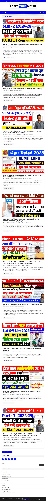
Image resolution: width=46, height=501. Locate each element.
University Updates (7, 489)
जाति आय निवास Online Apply (9, 492)
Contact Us (35, 1)
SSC (4, 485)
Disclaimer (20, 1)
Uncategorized (6, 487)
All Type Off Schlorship (8, 474)
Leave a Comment (28, 47)
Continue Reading (9, 57)
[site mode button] (41, 12)
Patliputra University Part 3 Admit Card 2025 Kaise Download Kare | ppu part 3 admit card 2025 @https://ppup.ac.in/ (22, 434)
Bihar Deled (5, 478)
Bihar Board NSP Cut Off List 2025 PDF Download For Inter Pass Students (22, 349)
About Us (15, 1)
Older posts (5, 451)
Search (3, 463)
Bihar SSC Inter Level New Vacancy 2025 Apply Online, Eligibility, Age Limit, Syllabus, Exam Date (23, 89)
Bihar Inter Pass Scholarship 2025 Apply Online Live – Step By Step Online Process (21, 392)
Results (4, 483)
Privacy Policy (29, 1)
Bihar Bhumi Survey (7, 476)
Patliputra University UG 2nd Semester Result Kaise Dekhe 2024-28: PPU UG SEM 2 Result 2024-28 (23, 45)
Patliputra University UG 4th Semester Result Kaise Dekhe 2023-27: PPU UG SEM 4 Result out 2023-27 (22, 131)
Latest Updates (6, 480)
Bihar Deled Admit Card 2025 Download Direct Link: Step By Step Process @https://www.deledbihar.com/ (22, 176)
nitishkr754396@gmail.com (17, 47)
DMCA (24, 1)
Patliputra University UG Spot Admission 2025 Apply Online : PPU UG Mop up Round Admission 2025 (22, 305)
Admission (5, 472)
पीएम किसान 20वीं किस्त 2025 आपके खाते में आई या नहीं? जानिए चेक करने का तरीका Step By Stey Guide (21, 220)
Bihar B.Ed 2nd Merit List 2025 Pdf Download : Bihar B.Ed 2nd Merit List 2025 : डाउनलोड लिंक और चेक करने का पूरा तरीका (22, 262)
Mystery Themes (26, 498)
